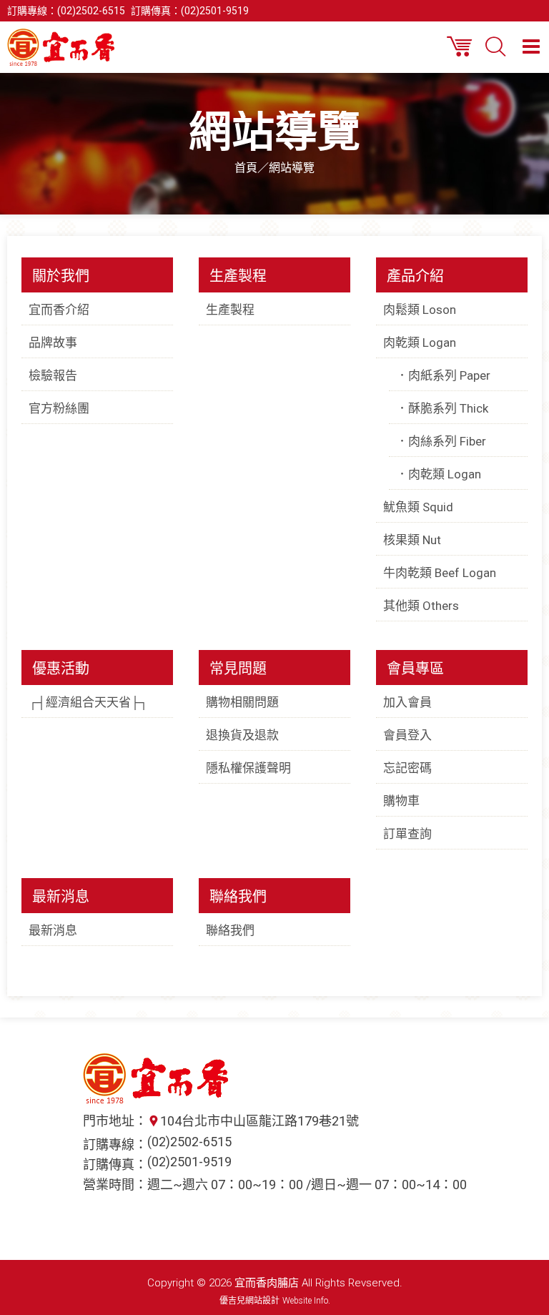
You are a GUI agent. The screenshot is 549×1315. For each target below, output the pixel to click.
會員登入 (407, 735)
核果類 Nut (412, 540)
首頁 (245, 167)
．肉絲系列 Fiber (441, 441)
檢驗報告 (53, 375)
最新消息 (53, 930)
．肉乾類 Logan (438, 474)
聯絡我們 (230, 930)
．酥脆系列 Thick (442, 408)
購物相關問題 (242, 702)
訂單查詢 (407, 834)
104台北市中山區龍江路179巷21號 (259, 1120)
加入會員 (407, 702)
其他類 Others (421, 606)
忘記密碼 (407, 768)
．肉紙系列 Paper (443, 375)
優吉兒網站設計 (249, 1301)
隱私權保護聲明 (248, 768)
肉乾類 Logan (419, 342)
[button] (531, 46)
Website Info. (306, 1301)
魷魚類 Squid (418, 507)
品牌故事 (53, 342)
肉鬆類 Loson (419, 309)
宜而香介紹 (59, 309)
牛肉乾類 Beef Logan (439, 573)
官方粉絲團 (59, 408)
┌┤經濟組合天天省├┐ (88, 702)
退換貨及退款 (242, 735)
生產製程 (230, 309)
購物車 (401, 801)
